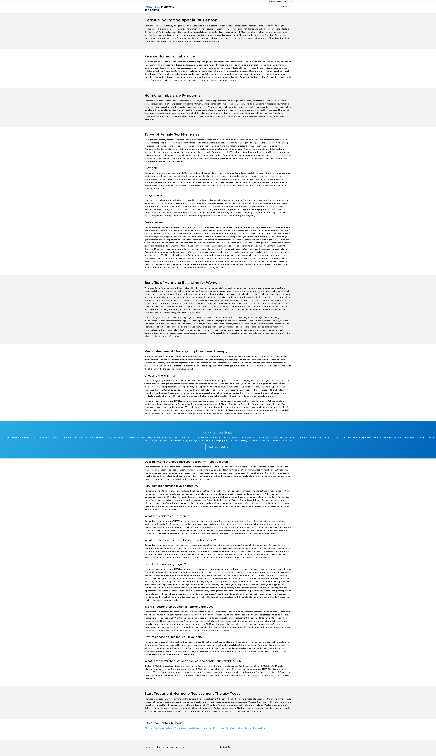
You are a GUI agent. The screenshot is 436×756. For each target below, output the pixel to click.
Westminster (180, 728)
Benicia (247, 728)
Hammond (206, 728)
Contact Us (285, 7)
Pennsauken (259, 728)
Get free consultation (218, 447)
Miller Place (218, 728)
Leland (169, 728)
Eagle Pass (194, 728)
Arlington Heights (234, 728)
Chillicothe (159, 728)
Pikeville (148, 728)
